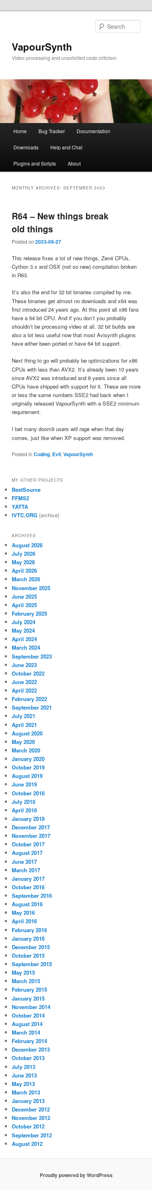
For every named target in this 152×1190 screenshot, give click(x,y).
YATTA (20, 506)
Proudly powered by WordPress (76, 1175)
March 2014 (26, 1032)
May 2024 (23, 630)
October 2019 (28, 767)
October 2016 (28, 887)
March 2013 (26, 1092)
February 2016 (29, 930)
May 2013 (23, 1084)
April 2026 (24, 570)
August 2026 (27, 545)
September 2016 (32, 895)
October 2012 (28, 1126)
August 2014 (27, 1024)
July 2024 (23, 622)
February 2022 (29, 699)
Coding (42, 454)
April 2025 (24, 605)
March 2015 (26, 981)
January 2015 (28, 998)
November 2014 (31, 1007)
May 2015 (23, 972)
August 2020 (27, 733)
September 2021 (32, 707)
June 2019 (24, 784)
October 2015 (28, 955)
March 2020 (26, 750)
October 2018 (28, 793)
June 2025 (24, 596)
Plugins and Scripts (34, 163)
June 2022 (24, 682)
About (74, 163)
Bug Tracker (52, 131)
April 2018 (24, 810)
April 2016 (24, 921)
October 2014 (28, 1015)
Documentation (93, 131)
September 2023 (32, 656)
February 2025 (29, 613)
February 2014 (29, 1041)
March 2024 (26, 647)
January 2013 (28, 1101)
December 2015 (31, 947)
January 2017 (28, 878)
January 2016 (28, 938)
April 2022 (24, 690)
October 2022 (28, 673)
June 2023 (24, 665)
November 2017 (31, 835)
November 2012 (31, 1118)
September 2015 (32, 964)
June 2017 (24, 861)
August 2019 (27, 776)
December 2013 (31, 1049)
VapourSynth (42, 46)
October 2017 (28, 844)
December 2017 (31, 827)
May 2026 (23, 562)
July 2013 (23, 1067)
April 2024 (24, 639)
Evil (56, 454)
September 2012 (32, 1135)
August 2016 (27, 904)
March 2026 (26, 579)
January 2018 (28, 818)
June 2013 (24, 1075)
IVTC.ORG (24, 515)
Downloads (26, 147)
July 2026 (23, 553)
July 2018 (23, 801)
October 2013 (28, 1058)
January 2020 (28, 759)
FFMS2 (20, 498)
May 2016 (23, 912)
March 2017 (26, 870)
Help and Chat (66, 147)
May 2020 (23, 742)
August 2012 (27, 1144)
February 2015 (29, 989)
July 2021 (23, 716)
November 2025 (31, 588)
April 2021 (24, 725)
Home (20, 131)
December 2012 (31, 1109)
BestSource (26, 489)
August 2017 (27, 852)
